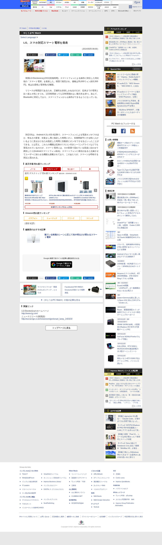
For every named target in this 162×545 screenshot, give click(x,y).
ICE (114, 471)
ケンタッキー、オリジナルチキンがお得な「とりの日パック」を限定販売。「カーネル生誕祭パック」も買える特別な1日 (125, 391)
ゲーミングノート (95, 11)
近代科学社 (73, 500)
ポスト (34, 55)
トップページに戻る (61, 328)
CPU (113, 11)
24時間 (118, 32)
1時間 (109, 32)
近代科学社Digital (78, 503)
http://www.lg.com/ (30, 313)
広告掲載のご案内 (58, 517)
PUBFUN (116, 485)
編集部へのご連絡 (73, 517)
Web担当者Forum (28, 478)
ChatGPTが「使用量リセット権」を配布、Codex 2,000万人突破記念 (128, 225)
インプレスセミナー (50, 485)
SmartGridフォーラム (51, 474)
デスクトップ (52, 169)
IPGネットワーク (119, 492)
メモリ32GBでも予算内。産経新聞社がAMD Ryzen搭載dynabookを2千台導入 (128, 103)
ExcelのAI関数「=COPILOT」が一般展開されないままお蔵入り (128, 288)
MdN (92, 493)
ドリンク (70, 218)
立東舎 (74, 485)
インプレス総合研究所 (29, 482)
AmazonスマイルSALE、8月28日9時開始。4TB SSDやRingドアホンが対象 (128, 275)
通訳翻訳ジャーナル (100, 482)
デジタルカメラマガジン (30, 500)
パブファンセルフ (122, 488)
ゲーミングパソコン (78, 11)
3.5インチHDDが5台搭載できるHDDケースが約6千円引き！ (128, 163)
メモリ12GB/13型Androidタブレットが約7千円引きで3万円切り (128, 181)
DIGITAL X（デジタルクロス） (54, 489)
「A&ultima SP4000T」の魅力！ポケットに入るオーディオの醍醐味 (128, 112)
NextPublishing (49, 503)
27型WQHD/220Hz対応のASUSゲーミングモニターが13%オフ (128, 154)
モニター (65, 11)
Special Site (115, 69)
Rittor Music (73, 471)
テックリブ (95, 504)
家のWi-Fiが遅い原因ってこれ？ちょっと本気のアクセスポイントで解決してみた (128, 213)
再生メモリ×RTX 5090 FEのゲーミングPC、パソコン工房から (128, 360)
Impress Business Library (52, 482)
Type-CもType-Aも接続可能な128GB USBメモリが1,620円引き (128, 172)
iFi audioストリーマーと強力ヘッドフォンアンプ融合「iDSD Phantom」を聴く (128, 94)
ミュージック (52, 218)
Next (96, 190)
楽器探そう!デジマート (79, 478)
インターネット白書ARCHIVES (33, 508)
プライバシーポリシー (89, 517)
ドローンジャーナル (29, 489)
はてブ (65, 55)
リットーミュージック (79, 474)
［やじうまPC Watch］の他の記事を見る (61, 300)
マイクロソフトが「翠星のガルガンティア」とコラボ (47, 290)
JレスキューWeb (99, 485)
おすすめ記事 (115, 411)
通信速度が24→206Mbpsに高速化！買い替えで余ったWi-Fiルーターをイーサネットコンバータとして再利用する (125, 44)
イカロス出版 (95, 471)
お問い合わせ (44, 517)
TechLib (96, 507)
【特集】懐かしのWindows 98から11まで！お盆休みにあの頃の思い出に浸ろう (128, 454)
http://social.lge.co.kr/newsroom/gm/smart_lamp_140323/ (47, 319)
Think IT (25, 474)
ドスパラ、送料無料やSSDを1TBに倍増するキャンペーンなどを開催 (128, 247)
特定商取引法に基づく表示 (134, 517)
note (77, 55)
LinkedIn (90, 55)
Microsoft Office (123, 11)
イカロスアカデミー (100, 489)
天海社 (118, 474)
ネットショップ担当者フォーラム (55, 478)
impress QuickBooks (123, 482)
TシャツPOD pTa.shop (124, 495)
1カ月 (138, 32)
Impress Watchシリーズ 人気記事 (124, 371)
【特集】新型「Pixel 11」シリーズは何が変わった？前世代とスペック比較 (128, 436)
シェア (52, 55)
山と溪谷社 (73, 489)
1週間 (128, 32)
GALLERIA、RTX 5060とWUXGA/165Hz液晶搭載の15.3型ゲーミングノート (127, 348)
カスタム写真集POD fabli (125, 499)
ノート (33, 169)
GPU (106, 11)
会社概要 (102, 517)
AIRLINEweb (98, 474)
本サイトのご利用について (28, 517)
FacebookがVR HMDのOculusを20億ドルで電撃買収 (75, 290)
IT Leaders (25, 485)
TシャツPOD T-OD (78, 482)
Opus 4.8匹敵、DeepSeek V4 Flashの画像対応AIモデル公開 (128, 237)
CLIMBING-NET (77, 496)
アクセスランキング (118, 29)
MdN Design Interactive (102, 500)
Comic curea (120, 478)
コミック (89, 218)
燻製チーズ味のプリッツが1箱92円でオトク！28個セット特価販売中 (128, 145)
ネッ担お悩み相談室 (29, 493)
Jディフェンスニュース (102, 478)
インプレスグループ (115, 517)
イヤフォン (32, 218)
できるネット (26, 504)
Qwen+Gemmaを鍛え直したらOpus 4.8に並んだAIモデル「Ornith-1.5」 (128, 300)
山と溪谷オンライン (78, 492)
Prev (27, 190)
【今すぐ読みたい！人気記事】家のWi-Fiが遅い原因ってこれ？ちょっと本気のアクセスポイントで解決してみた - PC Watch (125, 55)
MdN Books (98, 496)
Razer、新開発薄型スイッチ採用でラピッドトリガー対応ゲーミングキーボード (128, 312)
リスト (41, 55)
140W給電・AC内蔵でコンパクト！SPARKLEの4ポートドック (128, 266)
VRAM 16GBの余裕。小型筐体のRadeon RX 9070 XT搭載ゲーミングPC (128, 326)
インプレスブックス (50, 499)
